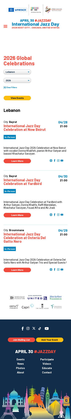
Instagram (28, 328)
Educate (47, 368)
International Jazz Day (35, 24)
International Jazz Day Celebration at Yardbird (23, 182)
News (20, 363)
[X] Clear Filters (10, 88)
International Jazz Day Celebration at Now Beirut (25, 128)
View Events (17, 98)
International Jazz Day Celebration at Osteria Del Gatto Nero (25, 237)
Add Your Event (49, 339)
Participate (47, 359)
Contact (47, 372)
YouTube (47, 328)
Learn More (17, 161)
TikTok (40, 328)
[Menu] (5, 26)
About (20, 372)
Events (21, 359)
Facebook (22, 328)
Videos (47, 363)
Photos (20, 368)
